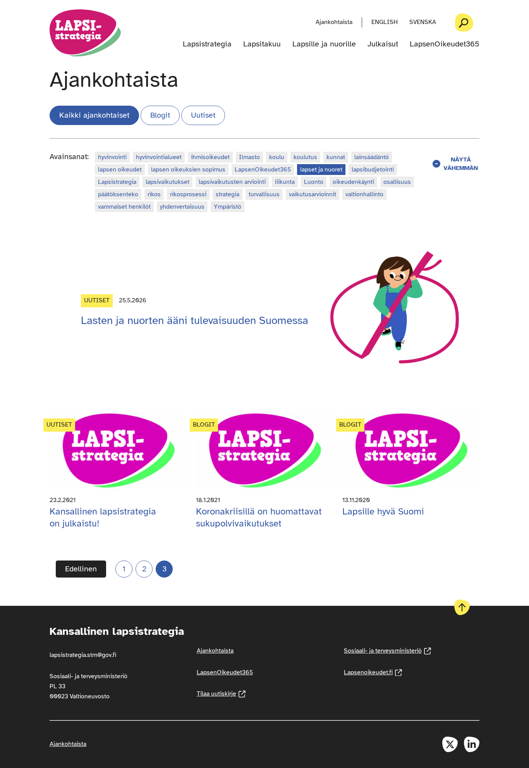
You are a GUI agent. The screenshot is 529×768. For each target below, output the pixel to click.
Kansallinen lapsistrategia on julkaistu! (103, 517)
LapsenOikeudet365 (444, 44)
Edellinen (81, 569)
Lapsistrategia (207, 44)
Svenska (422, 22)
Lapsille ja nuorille (324, 44)
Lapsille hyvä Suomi (383, 511)
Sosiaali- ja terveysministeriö (387, 651)
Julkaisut (383, 44)
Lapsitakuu (262, 44)
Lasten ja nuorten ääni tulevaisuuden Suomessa (194, 320)
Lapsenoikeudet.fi (373, 672)
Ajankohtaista (334, 22)
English (384, 22)
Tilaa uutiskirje (221, 694)
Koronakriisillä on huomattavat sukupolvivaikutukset (259, 517)
